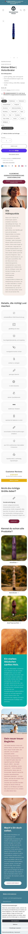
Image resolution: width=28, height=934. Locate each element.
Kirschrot (5, 108)
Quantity (3, 137)
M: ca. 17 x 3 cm (7, 128)
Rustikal (17, 115)
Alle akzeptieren (15, 920)
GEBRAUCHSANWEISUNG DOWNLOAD (14, 181)
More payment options (14, 154)
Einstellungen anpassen (15, 928)
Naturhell (14, 111)
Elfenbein (21, 101)
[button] (3, 10)
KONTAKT (14, 521)
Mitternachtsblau (16, 108)
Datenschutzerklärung (8, 932)
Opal (22, 111)
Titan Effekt (6, 118)
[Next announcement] (25, 2)
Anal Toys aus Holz (13, 623)
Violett (22, 118)
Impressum (17, 932)
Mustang (5, 111)
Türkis (15, 118)
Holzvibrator (13, 592)
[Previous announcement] (2, 2)
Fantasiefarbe (6, 104)
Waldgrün (5, 122)
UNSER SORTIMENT (12, 883)
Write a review (14, 480)
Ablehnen (15, 924)
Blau (4, 101)
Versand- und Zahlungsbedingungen (12, 898)
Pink (4, 115)
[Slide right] (17, 57)
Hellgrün (16, 104)
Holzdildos (13, 562)
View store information (8, 162)
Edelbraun (12, 101)
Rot (10, 115)
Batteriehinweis (7, 901)
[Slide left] (10, 57)
